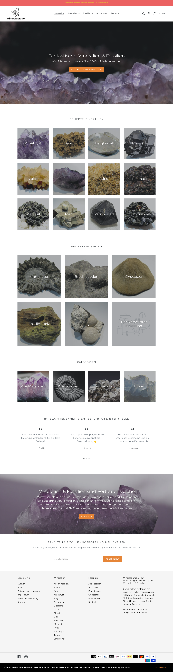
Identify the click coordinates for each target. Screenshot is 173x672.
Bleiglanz (58, 606)
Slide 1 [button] (84, 458)
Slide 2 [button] (86, 458)
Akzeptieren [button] (160, 667)
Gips (56, 617)
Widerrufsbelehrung (27, 598)
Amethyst (59, 595)
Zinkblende (60, 639)
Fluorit (57, 613)
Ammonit (93, 587)
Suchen (21, 584)
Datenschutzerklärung (29, 591)
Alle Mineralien (61, 584)
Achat (57, 591)
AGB (19, 587)
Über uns (86, 516)
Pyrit (56, 628)
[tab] (84, 458)
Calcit (57, 609)
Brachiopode (94, 591)
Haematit (59, 620)
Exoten (57, 587)
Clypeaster (93, 595)
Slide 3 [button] (89, 458)
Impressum (23, 595)
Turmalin (58, 635)
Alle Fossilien (94, 584)
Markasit (58, 624)
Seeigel (92, 602)
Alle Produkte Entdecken (86, 69)
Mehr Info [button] (125, 667)
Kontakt (21, 602)
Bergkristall (59, 602)
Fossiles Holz (94, 598)
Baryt (56, 598)
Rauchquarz (60, 631)
